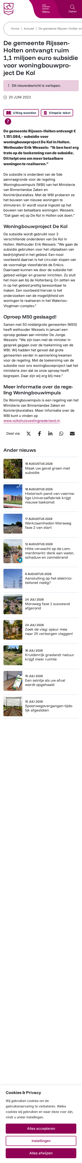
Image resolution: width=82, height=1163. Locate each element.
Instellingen (41, 1141)
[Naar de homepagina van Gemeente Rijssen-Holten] (8, 9)
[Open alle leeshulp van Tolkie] (8, 121)
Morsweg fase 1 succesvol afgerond (47, 605)
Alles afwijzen (41, 1153)
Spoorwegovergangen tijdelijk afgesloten (49, 707)
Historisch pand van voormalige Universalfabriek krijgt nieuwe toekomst (50, 497)
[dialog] (41, 1124)
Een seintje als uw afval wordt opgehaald (45, 682)
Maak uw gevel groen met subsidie (47, 470)
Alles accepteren (41, 1128)
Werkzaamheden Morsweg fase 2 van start (48, 525)
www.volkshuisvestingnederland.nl (31, 420)
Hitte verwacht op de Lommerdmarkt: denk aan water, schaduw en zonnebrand (49, 553)
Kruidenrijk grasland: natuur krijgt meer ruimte (49, 656)
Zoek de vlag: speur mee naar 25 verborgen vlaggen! (49, 631)
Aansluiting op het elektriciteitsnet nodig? (48, 580)
